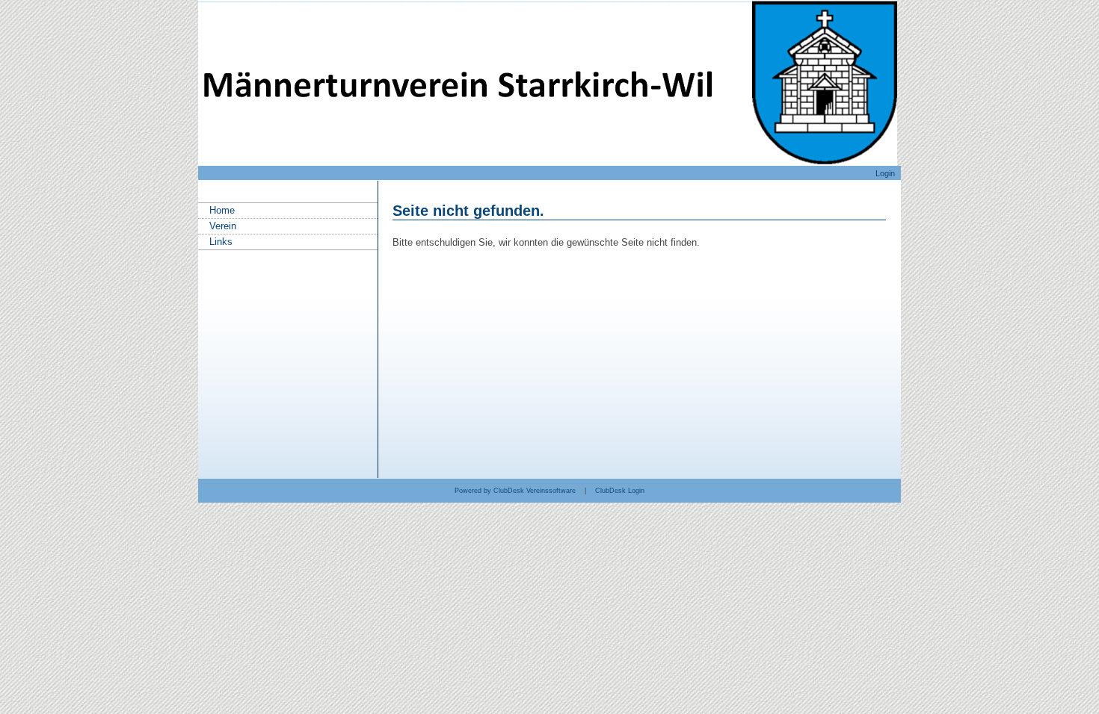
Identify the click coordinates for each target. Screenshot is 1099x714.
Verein (222, 226)
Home (222, 210)
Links (221, 241)
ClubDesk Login (619, 490)
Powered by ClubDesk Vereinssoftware (515, 490)
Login (885, 173)
